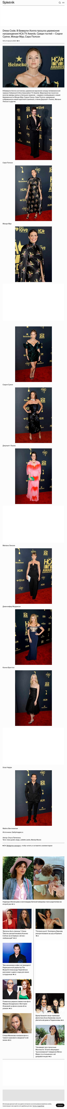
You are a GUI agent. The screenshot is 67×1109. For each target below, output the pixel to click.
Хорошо (60, 1105)
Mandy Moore (36, 840)
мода (18, 840)
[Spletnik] (8, 2)
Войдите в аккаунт (14, 846)
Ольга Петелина (14, 838)
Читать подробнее (38, 1106)
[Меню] (63, 3)
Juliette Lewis (25, 840)
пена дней (11, 840)
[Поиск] (60, 3)
